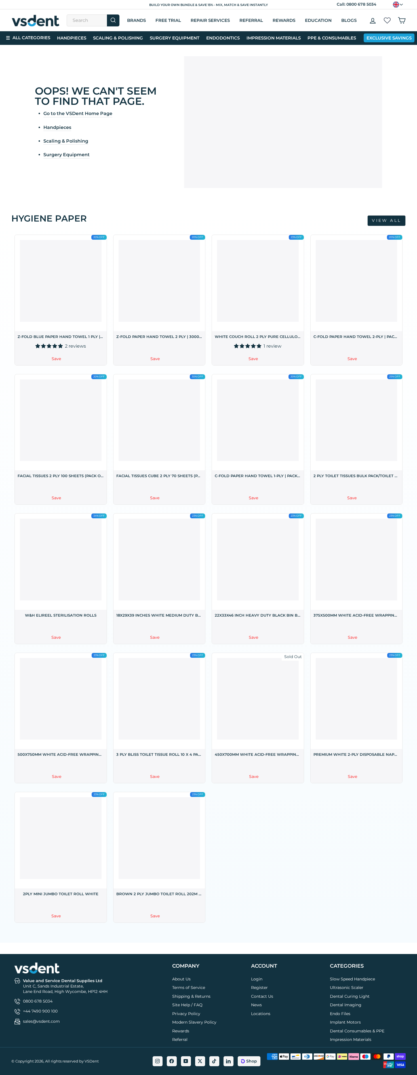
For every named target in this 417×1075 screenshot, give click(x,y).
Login (256, 979)
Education (318, 20)
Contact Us (262, 996)
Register (259, 987)
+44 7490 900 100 (40, 1011)
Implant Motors (345, 1022)
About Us (181, 979)
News (256, 1005)
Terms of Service (188, 987)
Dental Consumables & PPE (357, 1031)
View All (386, 220)
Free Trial (168, 20)
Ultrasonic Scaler (346, 987)
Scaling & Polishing (118, 38)
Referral (180, 1039)
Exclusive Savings (389, 38)
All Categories (28, 38)
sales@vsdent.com (41, 1021)
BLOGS (349, 20)
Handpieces (71, 38)
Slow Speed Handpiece (352, 979)
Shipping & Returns (191, 996)
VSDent (92, 1061)
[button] (49, 346)
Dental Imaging (345, 1005)
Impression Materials (274, 38)
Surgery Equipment (174, 38)
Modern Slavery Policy (194, 1022)
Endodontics (223, 38)
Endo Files (340, 1013)
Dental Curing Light (350, 996)
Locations (260, 1013)
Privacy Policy (186, 1013)
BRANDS (136, 20)
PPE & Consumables (332, 38)
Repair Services (210, 20)
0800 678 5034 (361, 4)
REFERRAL (251, 20)
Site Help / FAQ (187, 1005)
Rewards (284, 20)
